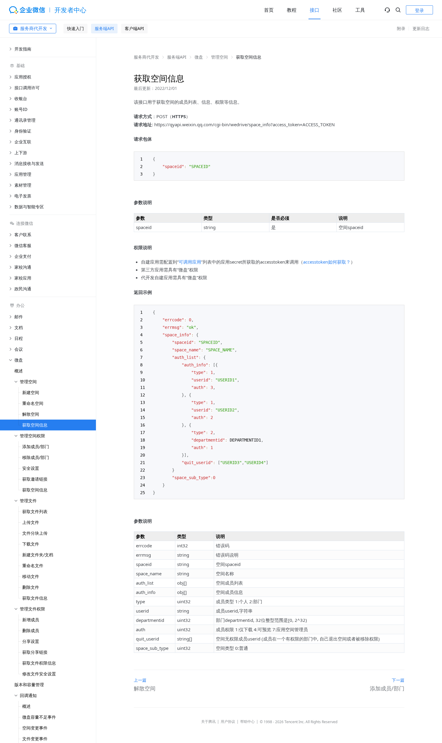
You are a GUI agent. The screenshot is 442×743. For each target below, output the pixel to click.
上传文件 (30, 522)
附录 (401, 28)
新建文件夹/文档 (37, 555)
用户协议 (228, 721)
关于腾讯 (208, 721)
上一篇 (140, 680)
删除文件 (30, 587)
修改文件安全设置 (39, 674)
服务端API (104, 28)
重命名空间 (32, 403)
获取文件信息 (35, 598)
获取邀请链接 (35, 479)
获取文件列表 (35, 511)
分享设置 (30, 641)
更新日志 (421, 28)
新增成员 (30, 619)
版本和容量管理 (29, 684)
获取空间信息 (35, 425)
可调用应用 (190, 262)
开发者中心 (70, 10)
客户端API (134, 28)
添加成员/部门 (35, 446)
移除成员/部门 (35, 457)
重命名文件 (32, 565)
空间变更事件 (35, 728)
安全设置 (30, 468)
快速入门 (75, 28)
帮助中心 (247, 721)
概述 (18, 371)
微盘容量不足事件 (39, 717)
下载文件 (30, 544)
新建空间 (30, 392)
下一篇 (398, 680)
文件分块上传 (35, 533)
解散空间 (30, 414)
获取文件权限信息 (39, 663)
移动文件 (30, 576)
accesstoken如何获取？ (327, 262)
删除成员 (30, 630)
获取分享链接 (35, 652)
